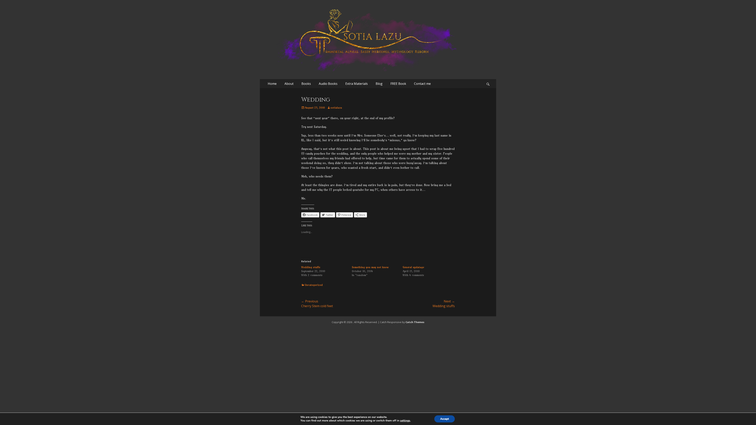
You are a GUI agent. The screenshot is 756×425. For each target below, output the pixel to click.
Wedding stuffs (310, 267)
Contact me (422, 83)
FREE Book (398, 83)
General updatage (413, 267)
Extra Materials (356, 83)
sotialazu (336, 107)
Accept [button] (444, 419)
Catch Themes (415, 322)
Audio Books (328, 83)
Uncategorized (314, 285)
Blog (379, 83)
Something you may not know (370, 267)
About (289, 83)
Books (306, 83)
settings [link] (405, 420)
